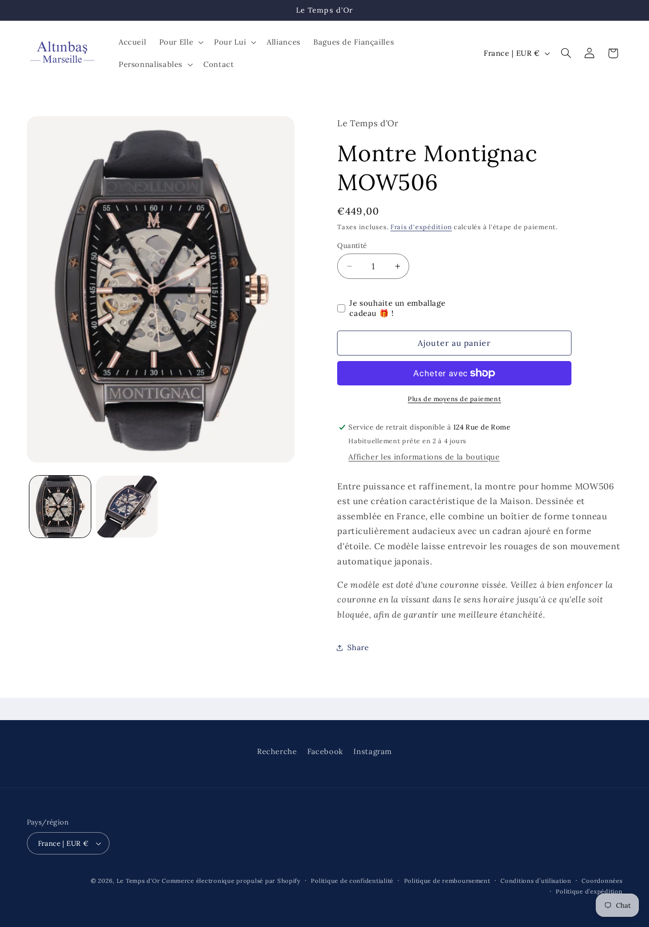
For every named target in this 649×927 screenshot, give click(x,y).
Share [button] (358, 647)
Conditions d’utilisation (535, 880)
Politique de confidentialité (352, 880)
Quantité (352, 245)
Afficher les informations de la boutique (423, 456)
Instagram (372, 751)
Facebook (325, 751)
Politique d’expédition (589, 891)
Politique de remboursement (447, 880)
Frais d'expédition (421, 227)
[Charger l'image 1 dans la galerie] (60, 506)
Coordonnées (602, 880)
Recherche (277, 751)
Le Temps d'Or (138, 880)
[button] (180, 42)
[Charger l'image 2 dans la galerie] (126, 506)
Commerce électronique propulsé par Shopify (231, 880)
